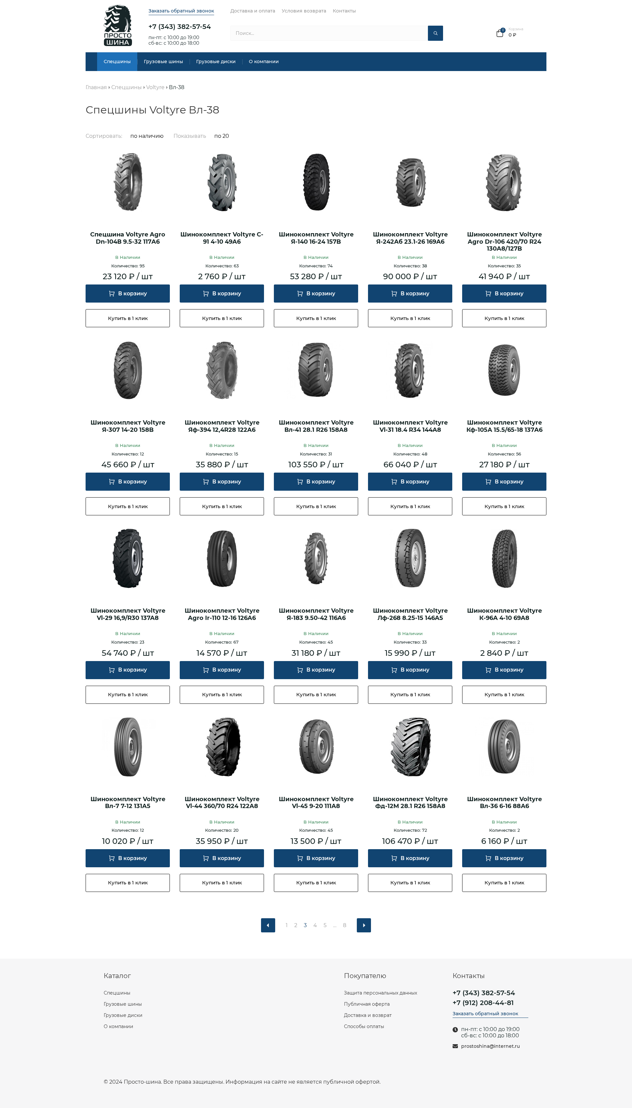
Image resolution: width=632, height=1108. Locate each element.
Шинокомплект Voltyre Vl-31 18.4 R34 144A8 (410, 426)
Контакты (344, 11)
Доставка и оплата (252, 11)
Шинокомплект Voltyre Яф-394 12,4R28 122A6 (222, 426)
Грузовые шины (163, 61)
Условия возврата (304, 11)
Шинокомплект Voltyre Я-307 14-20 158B (128, 426)
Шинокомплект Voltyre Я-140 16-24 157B (316, 238)
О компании (264, 61)
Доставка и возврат (368, 1015)
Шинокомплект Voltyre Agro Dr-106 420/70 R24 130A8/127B (504, 241)
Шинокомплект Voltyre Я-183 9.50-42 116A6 (316, 614)
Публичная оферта (367, 1004)
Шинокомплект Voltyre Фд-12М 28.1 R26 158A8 (410, 803)
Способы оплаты (364, 1026)
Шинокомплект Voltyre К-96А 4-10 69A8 (504, 614)
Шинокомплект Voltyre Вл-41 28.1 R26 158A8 (316, 426)
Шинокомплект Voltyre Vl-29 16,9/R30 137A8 (128, 614)
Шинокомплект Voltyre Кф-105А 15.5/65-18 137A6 (504, 426)
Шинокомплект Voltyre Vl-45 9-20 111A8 (316, 803)
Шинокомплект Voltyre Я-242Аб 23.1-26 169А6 (410, 238)
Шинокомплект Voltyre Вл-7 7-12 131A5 (128, 803)
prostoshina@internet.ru (490, 1046)
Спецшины (117, 61)
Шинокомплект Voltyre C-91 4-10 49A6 (221, 238)
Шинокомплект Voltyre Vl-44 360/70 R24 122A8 (222, 803)
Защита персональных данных (380, 993)
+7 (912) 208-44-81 (483, 1002)
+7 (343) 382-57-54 (179, 26)
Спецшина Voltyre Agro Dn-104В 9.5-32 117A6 (127, 238)
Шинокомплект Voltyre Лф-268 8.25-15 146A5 (410, 614)
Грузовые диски (216, 61)
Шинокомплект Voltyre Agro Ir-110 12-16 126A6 (222, 614)
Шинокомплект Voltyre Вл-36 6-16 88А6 (504, 803)
